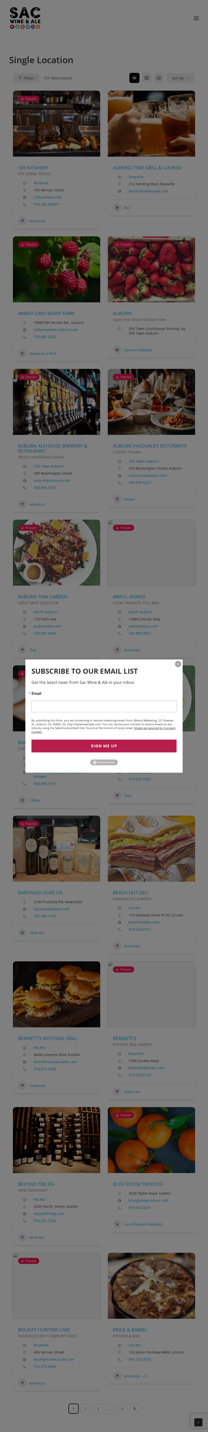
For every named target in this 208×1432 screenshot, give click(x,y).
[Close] (178, 664)
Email (36, 693)
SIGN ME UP (104, 746)
